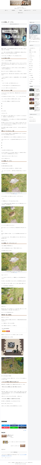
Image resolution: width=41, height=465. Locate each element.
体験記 (17, 462)
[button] (22, 428)
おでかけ (34, 61)
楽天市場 (8, 331)
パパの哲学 (34, 75)
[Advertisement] (20, 17)
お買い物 (34, 69)
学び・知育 (34, 65)
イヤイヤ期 (34, 59)
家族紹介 (13, 462)
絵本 (34, 71)
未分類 (34, 83)
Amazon (4, 331)
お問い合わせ (31, 117)
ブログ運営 (34, 81)
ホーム (10, 462)
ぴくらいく (16, 193)
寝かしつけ (34, 67)
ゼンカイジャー (35, 79)
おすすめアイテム (21, 462)
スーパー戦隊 (34, 77)
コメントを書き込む (14, 452)
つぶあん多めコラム (4, 421)
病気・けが (34, 63)
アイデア (26, 462)
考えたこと (34, 73)
